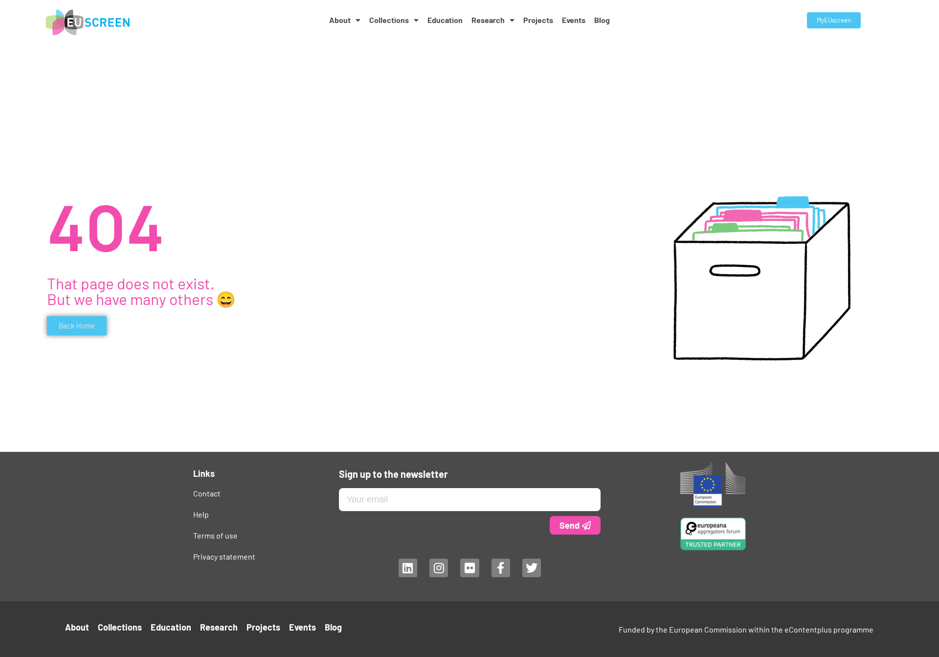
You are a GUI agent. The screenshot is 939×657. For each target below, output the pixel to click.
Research (488, 19)
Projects (538, 19)
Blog (602, 19)
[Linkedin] (407, 568)
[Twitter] (531, 568)
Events (573, 19)
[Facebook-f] (500, 568)
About (340, 19)
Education (445, 19)
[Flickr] (469, 568)
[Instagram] (438, 568)
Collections (389, 19)
